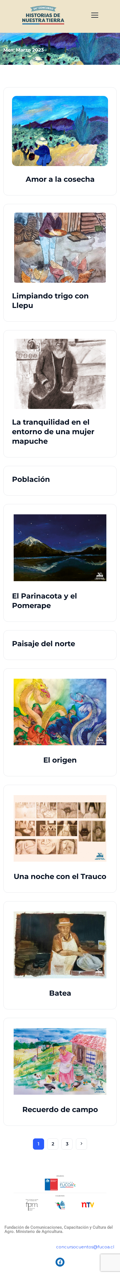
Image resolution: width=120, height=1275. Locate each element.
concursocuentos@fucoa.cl (85, 1246)
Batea (60, 993)
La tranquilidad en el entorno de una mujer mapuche (53, 432)
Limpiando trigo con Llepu (50, 300)
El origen (60, 760)
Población (31, 479)
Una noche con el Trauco (60, 876)
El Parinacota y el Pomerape (44, 601)
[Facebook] (60, 1262)
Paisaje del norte (43, 643)
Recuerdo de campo (60, 1109)
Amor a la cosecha (60, 179)
